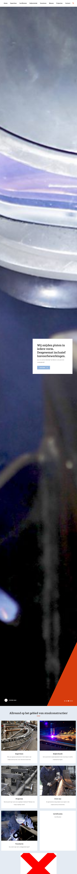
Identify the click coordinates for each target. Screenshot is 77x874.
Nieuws (51, 3)
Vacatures (43, 3)
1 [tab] (64, 700)
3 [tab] (68, 700)
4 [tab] (70, 700)
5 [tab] (71, 700)
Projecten (59, 3)
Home (5, 3)
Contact (67, 3)
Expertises (13, 3)
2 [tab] (66, 700)
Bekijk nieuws (43, 361)
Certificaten (23, 3)
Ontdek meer (12, 700)
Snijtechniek (33, 3)
